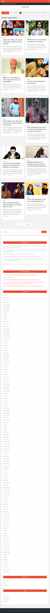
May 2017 (5, 475)
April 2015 (5, 535)
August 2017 (5, 468)
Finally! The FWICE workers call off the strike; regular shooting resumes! (12, 41)
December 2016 (6, 487)
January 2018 (6, 456)
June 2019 (5, 427)
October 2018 (6, 446)
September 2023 (6, 309)
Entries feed (5, 596)
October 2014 (6, 550)
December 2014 (6, 545)
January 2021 (6, 381)
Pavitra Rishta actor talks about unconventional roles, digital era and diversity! (13, 123)
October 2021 (6, 360)
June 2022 (5, 345)
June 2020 (5, 398)
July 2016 (5, 499)
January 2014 (6, 571)
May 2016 (5, 504)
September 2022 (6, 338)
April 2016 (5, 506)
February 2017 (6, 482)
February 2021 (6, 379)
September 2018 (6, 449)
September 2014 (6, 552)
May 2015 (5, 533)
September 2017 (6, 465)
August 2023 (5, 311)
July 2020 (5, 396)
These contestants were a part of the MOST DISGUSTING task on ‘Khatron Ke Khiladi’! (36, 129)
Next (29, 224)
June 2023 (5, 316)
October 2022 (6, 335)
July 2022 (5, 343)
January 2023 (6, 328)
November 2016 (6, 489)
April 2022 (5, 350)
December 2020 (6, 384)
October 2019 (6, 417)
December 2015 (6, 516)
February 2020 (6, 408)
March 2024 (5, 297)
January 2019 (6, 439)
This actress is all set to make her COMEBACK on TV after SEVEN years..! (22, 274)
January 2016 (6, 513)
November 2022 (6, 333)
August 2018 (5, 451)
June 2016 (5, 501)
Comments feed (6, 598)
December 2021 (6, 355)
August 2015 (5, 526)
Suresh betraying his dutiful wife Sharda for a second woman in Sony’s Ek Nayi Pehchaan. (26, 286)
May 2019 (5, 429)
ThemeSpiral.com (36, 610)
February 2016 (6, 511)
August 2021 (5, 364)
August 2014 (5, 554)
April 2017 (5, 477)
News (4, 37)
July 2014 (5, 557)
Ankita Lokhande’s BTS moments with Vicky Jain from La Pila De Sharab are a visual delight (21, 256)
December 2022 (6, 331)
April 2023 (5, 321)
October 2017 (6, 463)
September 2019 (6, 420)
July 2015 (5, 528)
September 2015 (6, 523)
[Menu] (2, 1)
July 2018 (5, 453)
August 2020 (5, 393)
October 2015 (6, 521)
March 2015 (5, 538)
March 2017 (5, 480)
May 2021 (5, 372)
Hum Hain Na (10, 277)
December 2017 (6, 458)
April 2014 (5, 564)
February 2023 (6, 326)
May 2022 (5, 347)
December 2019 (6, 412)
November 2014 (6, 547)
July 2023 (5, 314)
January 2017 (6, 485)
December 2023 (6, 304)
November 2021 (6, 357)
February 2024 (6, 299)
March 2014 (5, 566)
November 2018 (6, 444)
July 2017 (5, 470)
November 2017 (6, 461)
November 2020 (6, 386)
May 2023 (5, 319)
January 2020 (6, 410)
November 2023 (6, 307)
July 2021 (5, 367)
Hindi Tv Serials (6, 580)
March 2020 (5, 405)
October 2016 (6, 492)
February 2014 (6, 569)
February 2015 (6, 540)
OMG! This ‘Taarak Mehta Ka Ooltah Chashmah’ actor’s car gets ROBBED (12, 79)
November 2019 (6, 415)
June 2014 (5, 559)
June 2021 (5, 369)
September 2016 (6, 494)
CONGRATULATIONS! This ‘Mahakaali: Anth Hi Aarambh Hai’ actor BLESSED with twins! (36, 164)
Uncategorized (6, 585)
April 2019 (5, 432)
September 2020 (6, 391)
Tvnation (25, 7)
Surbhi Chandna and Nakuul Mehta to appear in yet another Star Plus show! (12, 204)
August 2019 (5, 422)
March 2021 (5, 376)
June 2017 (5, 473)
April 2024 (5, 295)
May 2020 (5, 400)
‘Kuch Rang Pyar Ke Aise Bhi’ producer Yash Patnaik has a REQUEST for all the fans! (12, 165)
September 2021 (6, 362)
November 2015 (6, 518)
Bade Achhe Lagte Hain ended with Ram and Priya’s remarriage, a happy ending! (23, 279)
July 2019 (5, 424)
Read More (17, 51)
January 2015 (6, 542)
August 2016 (5, 497)
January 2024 (6, 302)
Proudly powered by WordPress (16, 610)
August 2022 (5, 340)
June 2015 (5, 530)
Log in (4, 594)
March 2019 (5, 434)
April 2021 (5, 374)
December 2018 (6, 441)
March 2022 (5, 352)
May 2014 (5, 562)
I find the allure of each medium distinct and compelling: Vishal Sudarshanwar (19, 254)
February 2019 (6, 436)
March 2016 (5, 509)
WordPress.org (6, 601)
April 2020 (5, 403)
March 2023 (5, 323)
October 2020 (6, 388)
